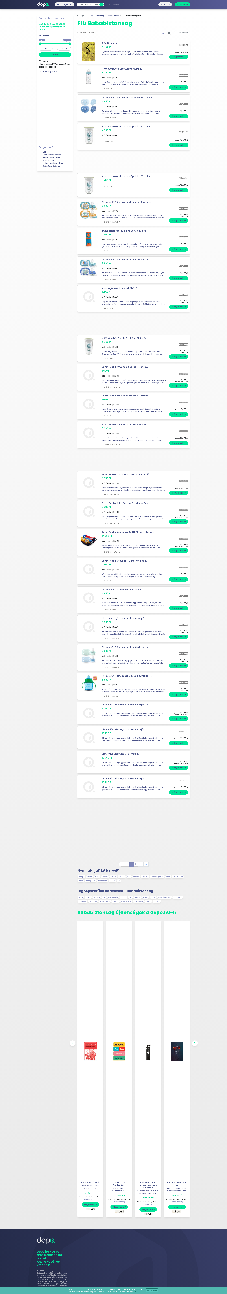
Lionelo (97, 897)
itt (135, 1292)
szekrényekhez (164, 897)
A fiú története (110, 43)
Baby (81, 897)
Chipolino (177, 897)
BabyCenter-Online (52, 154)
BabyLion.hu (48, 160)
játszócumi (178, 876)
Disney (105, 876)
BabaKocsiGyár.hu (51, 166)
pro (103, 897)
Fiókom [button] (165, 4)
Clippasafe (126, 901)
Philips (81, 876)
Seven (89, 876)
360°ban (93, 901)
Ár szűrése (44, 35)
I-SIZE (88, 897)
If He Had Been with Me (177, 1183)
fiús (129, 876)
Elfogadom (152, 1290)
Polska (122, 876)
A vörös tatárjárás (90, 1182)
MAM (97, 876)
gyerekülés (113, 897)
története (102, 881)
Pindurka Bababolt (51, 157)
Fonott (116, 901)
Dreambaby (105, 901)
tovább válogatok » (48, 71)
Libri (44, 152)
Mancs (136, 876)
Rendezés (182, 32)
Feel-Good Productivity (119, 1183)
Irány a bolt (179, 87)
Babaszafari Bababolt (53, 163)
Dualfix (157, 901)
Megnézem (179, 56)
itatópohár (91, 881)
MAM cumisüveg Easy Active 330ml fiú (122, 68)
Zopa (153, 897)
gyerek (138, 897)
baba (145, 897)
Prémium (82, 901)
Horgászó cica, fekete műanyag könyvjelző (148, 1185)
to (119, 881)
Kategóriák (59, 4)
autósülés (138, 901)
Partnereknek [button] (182, 4)
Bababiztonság (90, 1199)
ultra (81, 881)
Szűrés (55, 54)
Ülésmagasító (157, 876)
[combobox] (88, 4)
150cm (148, 901)
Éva (130, 897)
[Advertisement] (55, 108)
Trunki (112, 881)
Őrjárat (145, 876)
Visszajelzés (114, 4)
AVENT (113, 876)
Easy (168, 876)
